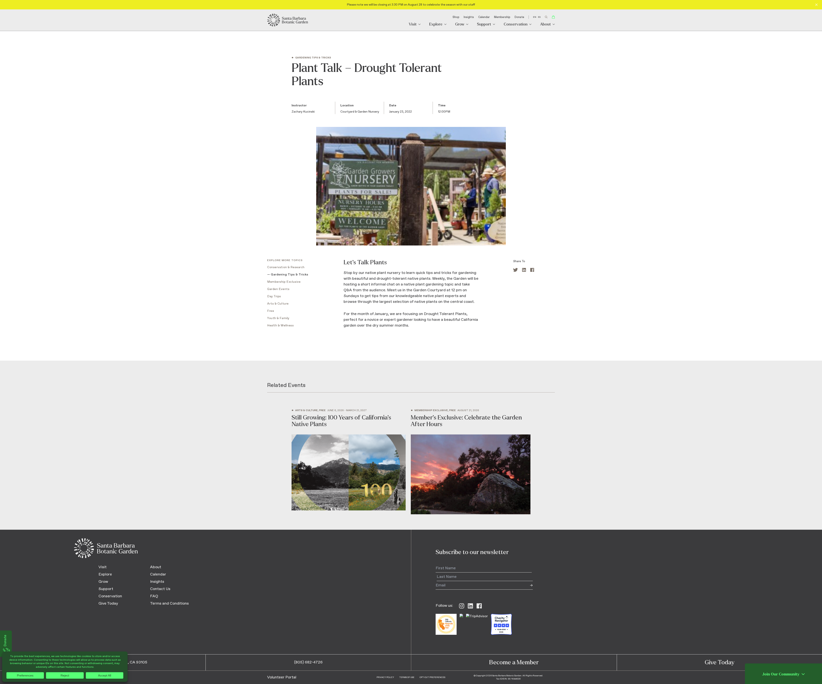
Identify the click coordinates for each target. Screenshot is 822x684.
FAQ (154, 596)
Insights (469, 17)
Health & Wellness (280, 325)
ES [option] (539, 17)
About (545, 24)
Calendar (484, 17)
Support (484, 24)
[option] (539, 17)
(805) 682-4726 (308, 662)
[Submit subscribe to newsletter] (528, 585)
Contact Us (160, 589)
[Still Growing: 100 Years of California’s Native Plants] (349, 459)
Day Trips (274, 296)
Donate (519, 17)
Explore (435, 24)
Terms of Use (406, 677)
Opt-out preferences (432, 677)
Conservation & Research (286, 267)
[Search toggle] (546, 17)
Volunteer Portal (281, 677)
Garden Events (278, 289)
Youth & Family (278, 318)
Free (270, 311)
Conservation (515, 24)
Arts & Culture (278, 304)
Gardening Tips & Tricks (289, 275)
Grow (459, 24)
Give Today (108, 603)
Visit (413, 24)
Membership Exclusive (284, 282)
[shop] (553, 17)
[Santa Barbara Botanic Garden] (288, 20)
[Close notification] (816, 5)
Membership (502, 17)
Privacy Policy (385, 677)
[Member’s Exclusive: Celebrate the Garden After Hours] (470, 461)
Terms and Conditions (169, 603)
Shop (456, 17)
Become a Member (514, 662)
